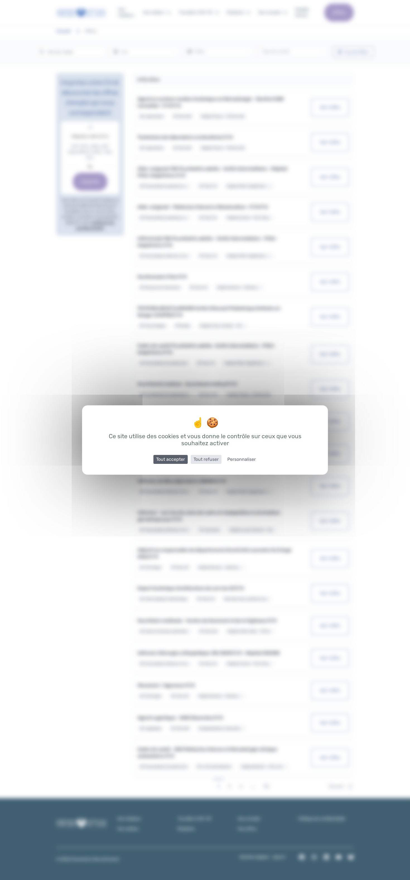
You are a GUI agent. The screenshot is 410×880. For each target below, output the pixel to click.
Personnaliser (241, 459)
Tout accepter (170, 459)
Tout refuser (206, 459)
